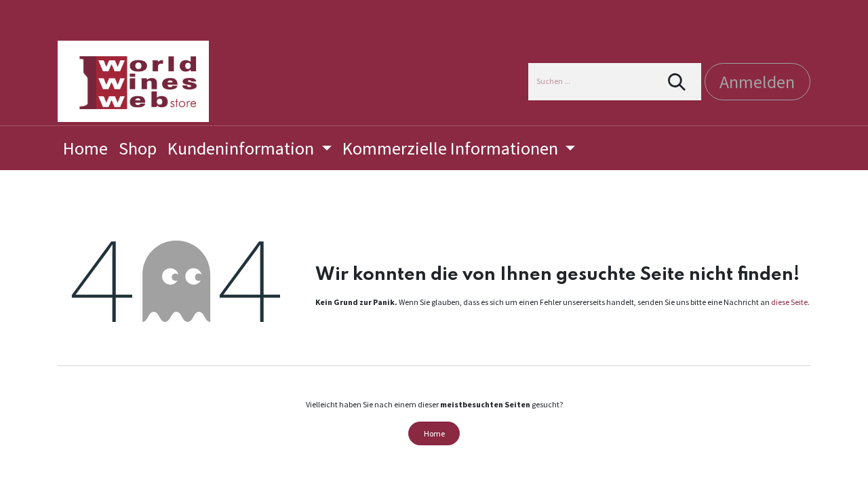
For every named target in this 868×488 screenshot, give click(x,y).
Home (434, 433)
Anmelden (757, 81)
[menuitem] (85, 148)
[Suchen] (677, 81)
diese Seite (789, 302)
